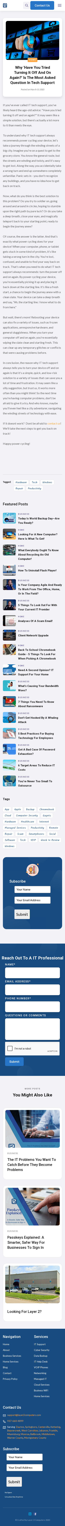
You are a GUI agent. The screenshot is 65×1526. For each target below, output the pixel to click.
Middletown (48, 1434)
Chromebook (47, 809)
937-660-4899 (15, 1421)
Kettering (55, 1426)
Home (32, 60)
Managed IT (40, 1378)
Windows (47, 482)
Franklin (53, 1430)
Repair (19, 489)
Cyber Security (41, 1350)
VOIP (33, 840)
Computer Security (27, 816)
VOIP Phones (41, 1367)
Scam (20, 834)
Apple (17, 809)
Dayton (20, 1426)
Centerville (43, 1426)
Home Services (10, 1361)
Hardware (21, 482)
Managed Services (15, 828)
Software (10, 840)
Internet (44, 822)
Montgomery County (35, 1437)
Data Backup (40, 1355)
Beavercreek (13, 1430)
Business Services (12, 1355)
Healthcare (27, 822)
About (6, 1350)
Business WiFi (41, 1390)
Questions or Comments (25, 1015)
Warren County (15, 1437)
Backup (30, 809)
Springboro (31, 1426)
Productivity (34, 489)
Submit (22, 914)
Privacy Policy (10, 1378)
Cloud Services (41, 1384)
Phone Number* (18, 998)
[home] (5, 5)
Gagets (47, 816)
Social (52, 834)
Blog (5, 1367)
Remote (53, 828)
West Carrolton (29, 1430)
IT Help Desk (41, 1361)
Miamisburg (13, 1434)
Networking (40, 1373)
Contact (7, 1373)
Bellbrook (35, 1434)
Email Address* (18, 981)
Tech (34, 482)
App (7, 809)
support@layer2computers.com (24, 1415)
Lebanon (43, 1430)
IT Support (40, 1344)
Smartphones (36, 834)
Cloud (8, 816)
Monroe (25, 1434)
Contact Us (42, 5)
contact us (53, 423)
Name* (10, 964)
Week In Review (50, 840)
